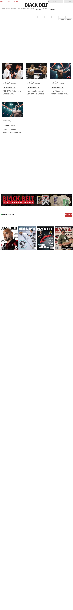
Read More (67, 214)
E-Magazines (4, 1)
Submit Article (45, 8)
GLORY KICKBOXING (9, 87)
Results (28, 8)
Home (3, 8)
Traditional (7, 8)
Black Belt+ (32, 8)
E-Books (10, 1)
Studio (38, 10)
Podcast (52, 10)
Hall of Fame (23, 8)
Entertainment (13, 8)
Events (18, 8)
